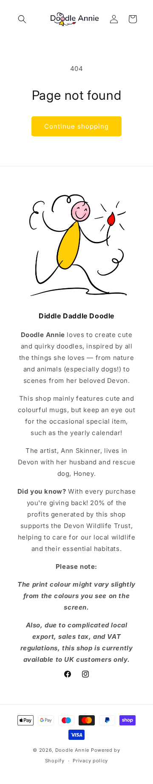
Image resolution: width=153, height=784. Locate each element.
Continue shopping (76, 126)
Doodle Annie (72, 750)
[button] (22, 19)
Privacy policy (90, 761)
